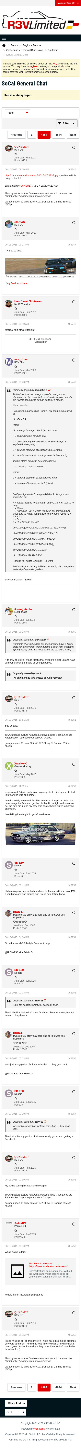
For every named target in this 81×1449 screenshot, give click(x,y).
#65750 (72, 631)
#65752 (72, 786)
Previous (16, 134)
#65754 (72, 937)
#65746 (72, 169)
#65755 (72, 992)
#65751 (72, 719)
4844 (58, 134)
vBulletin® (39, 1428)
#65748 (72, 324)
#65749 (72, 382)
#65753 (72, 885)
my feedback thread (17, 283)
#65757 (72, 1113)
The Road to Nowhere (40, 1263)
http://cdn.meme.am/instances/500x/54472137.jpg (31, 175)
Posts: (17, 160)
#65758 (72, 1179)
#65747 (72, 244)
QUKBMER (26, 185)
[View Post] (49, 390)
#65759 (72, 1246)
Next (73, 134)
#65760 (72, 1335)
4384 (44, 134)
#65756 (72, 1058)
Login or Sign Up (66, 3)
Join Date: (19, 157)
